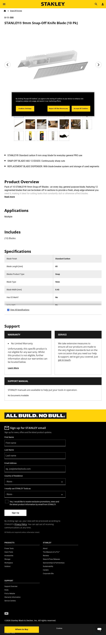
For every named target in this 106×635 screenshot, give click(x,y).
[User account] (102, 4)
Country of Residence (13, 476)
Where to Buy (21, 629)
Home (4, 11)
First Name (9, 437)
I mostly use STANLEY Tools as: (17, 488)
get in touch (64, 360)
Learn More (13, 368)
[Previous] (7, 65)
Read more (9, 196)
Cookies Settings (24, 108)
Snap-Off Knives (16, 11)
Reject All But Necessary (58, 108)
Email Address (10, 463)
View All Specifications (19, 310)
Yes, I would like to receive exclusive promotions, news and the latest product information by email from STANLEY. (34, 503)
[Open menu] (4, 4)
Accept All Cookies (81, 108)
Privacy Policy (20, 524)
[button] (6, 613)
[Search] (96, 4)
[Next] (99, 65)
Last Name (9, 450)
